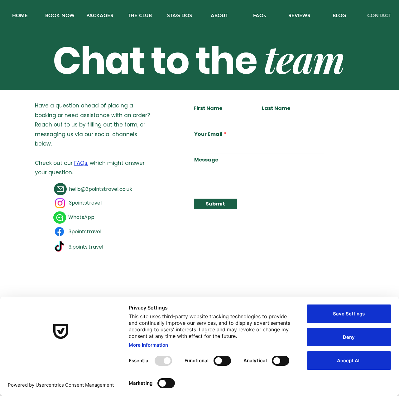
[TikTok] (59, 247)
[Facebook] (59, 231)
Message (206, 159)
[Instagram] (60, 203)
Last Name (276, 108)
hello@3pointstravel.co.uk (100, 189)
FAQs (80, 163)
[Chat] (59, 217)
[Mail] (60, 189)
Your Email (208, 134)
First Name (208, 108)
